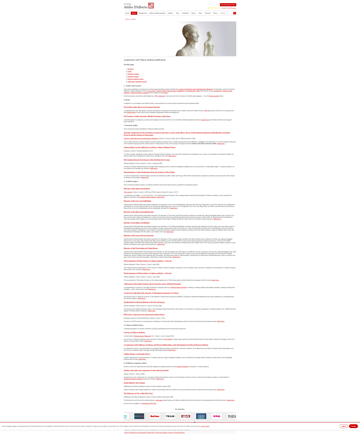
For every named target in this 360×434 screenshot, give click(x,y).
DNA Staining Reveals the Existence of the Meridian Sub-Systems (147, 159)
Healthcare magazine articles (137, 82)
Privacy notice (151, 432)
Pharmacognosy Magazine (175, 91)
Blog (200, 13)
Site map (170, 432)
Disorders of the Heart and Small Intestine (139, 212)
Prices (215, 13)
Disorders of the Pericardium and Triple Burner (141, 248)
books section (214, 96)
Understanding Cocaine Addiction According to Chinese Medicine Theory (150, 147)
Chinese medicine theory (136, 79)
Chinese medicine (182, 367)
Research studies (133, 74)
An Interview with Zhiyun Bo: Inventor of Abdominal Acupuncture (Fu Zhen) (151, 293)
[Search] (234, 13)
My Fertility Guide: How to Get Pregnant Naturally (142, 107)
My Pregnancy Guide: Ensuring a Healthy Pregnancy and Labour (147, 116)
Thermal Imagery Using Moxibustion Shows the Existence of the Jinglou (149, 172)
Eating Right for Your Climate (134, 382)
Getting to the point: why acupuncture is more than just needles (146, 370)
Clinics (193, 13)
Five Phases (168, 339)
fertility (165, 93)
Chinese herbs (131, 112)
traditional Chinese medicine (139, 93)
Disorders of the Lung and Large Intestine (139, 235)
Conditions (185, 13)
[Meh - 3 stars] (213, 8)
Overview (131, 69)
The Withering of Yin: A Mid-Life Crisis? (138, 393)
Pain (177, 13)
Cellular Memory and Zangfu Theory (137, 354)
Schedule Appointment (228, 5)
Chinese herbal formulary (179, 287)
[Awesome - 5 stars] (218, 8)
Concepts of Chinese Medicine (134, 332)
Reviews (208, 13)
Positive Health (161, 91)
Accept (353, 426)
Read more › (221, 144)
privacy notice (205, 426)
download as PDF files (149, 403)
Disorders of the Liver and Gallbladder (137, 201)
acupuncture (218, 91)
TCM (205, 111)
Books (130, 71)
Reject (344, 426)
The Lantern (151, 91)
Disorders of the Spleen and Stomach (137, 188)
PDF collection (160, 96)
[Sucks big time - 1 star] (208, 8)
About (134, 13)
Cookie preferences (179, 432)
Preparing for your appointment (138, 432)
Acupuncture (143, 13)
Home (127, 13)
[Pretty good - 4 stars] (216, 8)
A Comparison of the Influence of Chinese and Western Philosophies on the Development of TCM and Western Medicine (166, 345)
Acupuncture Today (193, 91)
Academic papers (133, 76)
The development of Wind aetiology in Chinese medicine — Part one (148, 261)
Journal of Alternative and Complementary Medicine (195, 89)
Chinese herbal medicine (157, 13)
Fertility (170, 13)
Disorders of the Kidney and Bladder (137, 222)
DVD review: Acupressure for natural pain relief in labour (144, 314)
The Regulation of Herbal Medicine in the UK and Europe (144, 302)
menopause (159, 400)
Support (126, 432)
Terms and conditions (161, 432)
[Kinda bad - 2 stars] (211, 8)
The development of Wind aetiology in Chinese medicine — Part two (148, 273)
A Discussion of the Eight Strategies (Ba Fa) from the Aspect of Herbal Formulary (152, 284)
